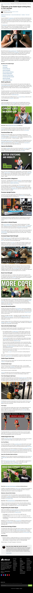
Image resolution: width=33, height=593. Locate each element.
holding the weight (4, 104)
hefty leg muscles (26, 532)
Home (2, 3)
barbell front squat (17, 340)
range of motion (7, 172)
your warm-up (3, 138)
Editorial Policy (29, 567)
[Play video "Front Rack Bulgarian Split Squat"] (16, 390)
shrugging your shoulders (14, 463)
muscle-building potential (5, 85)
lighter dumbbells (21, 309)
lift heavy (16, 142)
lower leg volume (4, 232)
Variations (23, 14)
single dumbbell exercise (21, 529)
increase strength (18, 512)
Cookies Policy (29, 563)
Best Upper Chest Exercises (11, 486)
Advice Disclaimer (29, 561)
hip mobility (17, 52)
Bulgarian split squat (22, 377)
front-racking (26, 148)
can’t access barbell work (14, 509)
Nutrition (14, 568)
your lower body (10, 521)
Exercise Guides (7, 3)
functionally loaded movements (6, 141)
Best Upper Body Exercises (12, 125)
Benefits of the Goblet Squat (5, 14)
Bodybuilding (15, 563)
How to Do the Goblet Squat (16, 14)
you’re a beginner (7, 224)
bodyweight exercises (5, 135)
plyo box (27, 380)
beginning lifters (15, 188)
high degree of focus (25, 316)
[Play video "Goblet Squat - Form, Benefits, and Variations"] (16, 115)
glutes (24, 96)
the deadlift (9, 19)
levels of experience (14, 181)
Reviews (14, 567)
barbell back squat (15, 94)
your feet (9, 351)
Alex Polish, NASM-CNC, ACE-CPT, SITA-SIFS (12, 11)
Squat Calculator (22, 573)
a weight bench (15, 331)
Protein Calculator (22, 571)
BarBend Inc (17, 588)
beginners (19, 180)
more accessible (13, 449)
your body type (25, 448)
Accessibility (28, 560)
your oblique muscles (10, 346)
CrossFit (14, 560)
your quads (19, 96)
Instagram (9, 496)
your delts (24, 409)
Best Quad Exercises (11, 500)
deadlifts (9, 304)
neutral (18, 505)
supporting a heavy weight (10, 460)
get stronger (26, 130)
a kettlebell (12, 366)
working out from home (8, 225)
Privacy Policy (29, 568)
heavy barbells (18, 308)
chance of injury (18, 488)
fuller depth (29, 172)
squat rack (29, 225)
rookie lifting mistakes (8, 438)
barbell (14, 102)
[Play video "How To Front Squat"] (16, 421)
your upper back (16, 268)
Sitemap (21, 588)
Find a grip (3, 372)
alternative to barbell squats (23, 226)
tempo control (8, 322)
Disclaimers (28, 564)
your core (14, 277)
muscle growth (3, 231)
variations (3, 361)
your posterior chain (9, 498)
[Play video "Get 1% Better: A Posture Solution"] (16, 207)
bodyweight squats (20, 186)
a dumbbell (8, 148)
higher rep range (28, 312)
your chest (13, 187)
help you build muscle (12, 50)
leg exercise (22, 195)
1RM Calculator (22, 566)
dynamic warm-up (14, 136)
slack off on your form (9, 316)
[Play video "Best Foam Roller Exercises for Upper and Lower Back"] (16, 255)
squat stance (29, 446)
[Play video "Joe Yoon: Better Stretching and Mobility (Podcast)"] (16, 161)
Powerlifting (15, 564)
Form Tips (27, 14)
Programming (3, 16)
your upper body (18, 520)
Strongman (14, 561)
